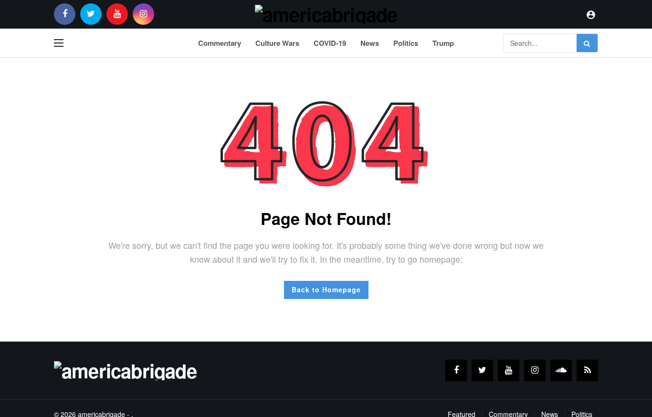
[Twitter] (91, 14)
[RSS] (587, 370)
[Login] (591, 14)
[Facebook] (64, 14)
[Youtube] (117, 14)
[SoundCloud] (561, 370)
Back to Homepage (326, 289)
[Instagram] (143, 14)
